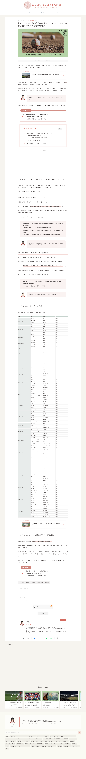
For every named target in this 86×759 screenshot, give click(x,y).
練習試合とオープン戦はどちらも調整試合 (37, 143)
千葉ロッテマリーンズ (64, 741)
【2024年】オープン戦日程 (33, 140)
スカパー (73, 736)
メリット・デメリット (11, 741)
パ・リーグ (29, 738)
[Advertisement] (43, 162)
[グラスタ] (43, 5)
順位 (7, 748)
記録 (33, 746)
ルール (19, 741)
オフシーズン (20, 736)
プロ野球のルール (38, 738)
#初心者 (27, 582)
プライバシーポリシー (16, 757)
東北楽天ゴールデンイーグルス (52, 743)
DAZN (8, 736)
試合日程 (44, 746)
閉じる (60, 128)
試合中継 (38, 746)
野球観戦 (60, 746)
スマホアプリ (9, 738)
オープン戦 (53, 736)
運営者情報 (60, 12)
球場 (7, 746)
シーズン (67, 736)
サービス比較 (60, 736)
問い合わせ (52, 12)
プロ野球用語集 (57, 738)
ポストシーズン (73, 738)
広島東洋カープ (20, 743)
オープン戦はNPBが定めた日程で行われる (37, 137)
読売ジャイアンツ (52, 746)
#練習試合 (47, 582)
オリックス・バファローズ (43, 736)
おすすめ (13, 736)
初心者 (42, 741)
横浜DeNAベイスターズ (65, 743)
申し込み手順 (13, 746)
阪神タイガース (76, 746)
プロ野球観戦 (65, 738)
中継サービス (36, 12)
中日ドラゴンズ (26, 741)
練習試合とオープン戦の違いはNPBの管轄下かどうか (40, 133)
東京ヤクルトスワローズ (38, 743)
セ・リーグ (17, 738)
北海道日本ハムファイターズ (51, 741)
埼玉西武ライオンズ (11, 743)
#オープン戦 (21, 582)
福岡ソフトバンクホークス (24, 746)
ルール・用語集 (26, 12)
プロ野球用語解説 (47, 738)
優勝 (37, 741)
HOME (7, 753)
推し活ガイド (44, 12)
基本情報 (73, 741)
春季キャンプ (28, 743)
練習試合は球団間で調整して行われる (36, 135)
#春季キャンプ (40, 582)
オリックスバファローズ (30, 736)
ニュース (23, 738)
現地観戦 (74, 743)
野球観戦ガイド (67, 746)
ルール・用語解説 (30, 20)
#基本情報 (33, 582)
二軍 (33, 741)
